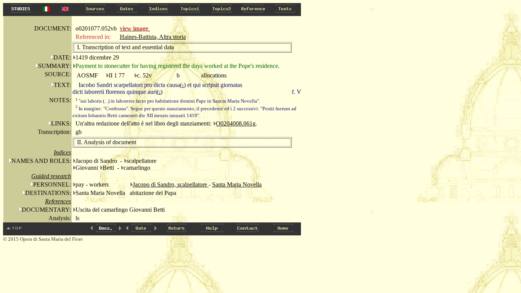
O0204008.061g (236, 123)
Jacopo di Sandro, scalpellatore (171, 184)
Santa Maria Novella (237, 184)
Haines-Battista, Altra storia (153, 37)
